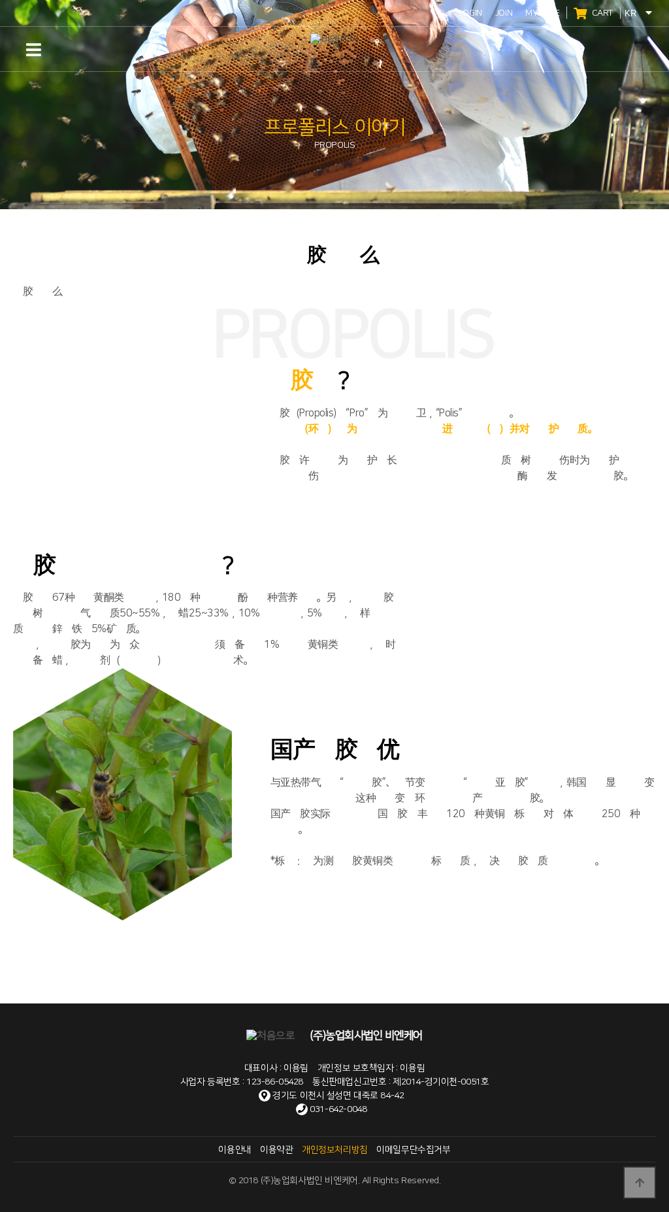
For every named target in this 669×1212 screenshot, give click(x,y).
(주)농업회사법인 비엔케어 (365, 1035)
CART (601, 13)
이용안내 (234, 1150)
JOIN (503, 13)
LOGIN (470, 13)
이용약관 (276, 1150)
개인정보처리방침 (335, 1150)
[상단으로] (639, 1182)
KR (632, 13)
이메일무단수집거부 (413, 1150)
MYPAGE (542, 13)
